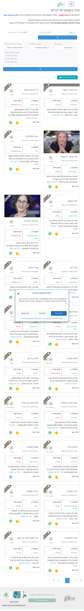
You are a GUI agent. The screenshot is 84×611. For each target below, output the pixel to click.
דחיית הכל (42, 313)
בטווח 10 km (12, 56)
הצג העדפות (25, 313)
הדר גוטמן (73, 201)
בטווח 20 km (12, 59)
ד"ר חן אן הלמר (31, 90)
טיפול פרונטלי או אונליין (13, 44)
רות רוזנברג (72, 491)
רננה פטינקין (32, 136)
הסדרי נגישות (14, 602)
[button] (18, 294)
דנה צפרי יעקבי (70, 90)
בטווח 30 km (12, 62)
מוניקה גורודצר (31, 221)
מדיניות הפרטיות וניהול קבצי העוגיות (14, 605)
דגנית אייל (73, 447)
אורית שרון (72, 312)
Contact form (17, 122)
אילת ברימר (32, 358)
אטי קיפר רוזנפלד (69, 157)
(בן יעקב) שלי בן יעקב (27, 538)
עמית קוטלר (32, 447)
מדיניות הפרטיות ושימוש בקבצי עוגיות (53, 318)
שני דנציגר (33, 267)
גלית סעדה (72, 358)
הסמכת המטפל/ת (35, 44)
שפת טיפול (58, 44)
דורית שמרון (32, 491)
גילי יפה (74, 267)
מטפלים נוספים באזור (12, 52)
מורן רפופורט (71, 538)
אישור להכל (59, 313)
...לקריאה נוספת (58, 115)
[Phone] (10, 122)
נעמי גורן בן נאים (69, 403)
